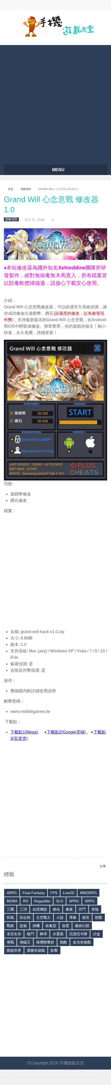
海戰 (10, 942)
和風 (10, 917)
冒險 (95, 909)
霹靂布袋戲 (36, 950)
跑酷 (63, 942)
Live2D (68, 893)
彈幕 (72, 917)
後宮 (85, 917)
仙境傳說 (40, 909)
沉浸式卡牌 (78, 934)
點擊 (54, 950)
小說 (60, 917)
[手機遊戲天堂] (55, 25)
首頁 (10, 189)
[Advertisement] (55, 103)
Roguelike (42, 901)
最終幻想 (82, 926)
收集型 (50, 926)
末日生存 (14, 934)
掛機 (36, 926)
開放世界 (14, 950)
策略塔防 (26, 189)
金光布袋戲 (82, 942)
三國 (10, 909)
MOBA (12, 901)
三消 (23, 909)
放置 (65, 926)
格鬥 (30, 934)
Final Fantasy (33, 893)
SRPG (90, 901)
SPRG (74, 901)
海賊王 (25, 942)
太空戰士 (43, 917)
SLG (59, 901)
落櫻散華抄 (45, 942)
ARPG (12, 893)
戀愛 (98, 917)
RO (25, 901)
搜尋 (43, 5)
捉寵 (23, 926)
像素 (69, 909)
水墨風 (58, 934)
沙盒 (96, 934)
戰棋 (10, 926)
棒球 (43, 934)
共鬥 (82, 909)
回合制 (25, 917)
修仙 (56, 909)
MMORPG (88, 893)
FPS (53, 893)
